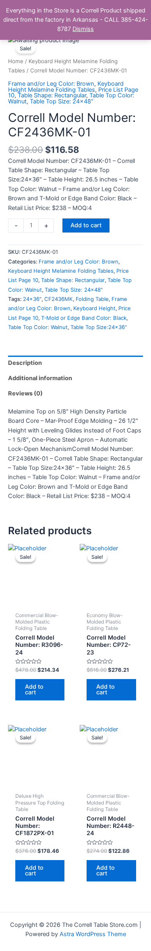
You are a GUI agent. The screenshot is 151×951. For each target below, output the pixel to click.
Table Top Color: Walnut (38, 327)
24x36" (32, 299)
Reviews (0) (25, 393)
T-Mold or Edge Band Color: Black (83, 318)
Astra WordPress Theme (93, 934)
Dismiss (83, 29)
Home (15, 61)
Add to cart (85, 225)
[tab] (75, 363)
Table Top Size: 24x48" (61, 101)
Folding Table (92, 299)
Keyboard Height (94, 308)
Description (25, 362)
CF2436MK (58, 299)
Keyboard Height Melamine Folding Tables (66, 86)
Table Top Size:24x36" (98, 327)
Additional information (40, 378)
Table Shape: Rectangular (52, 95)
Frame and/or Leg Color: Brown (51, 83)
